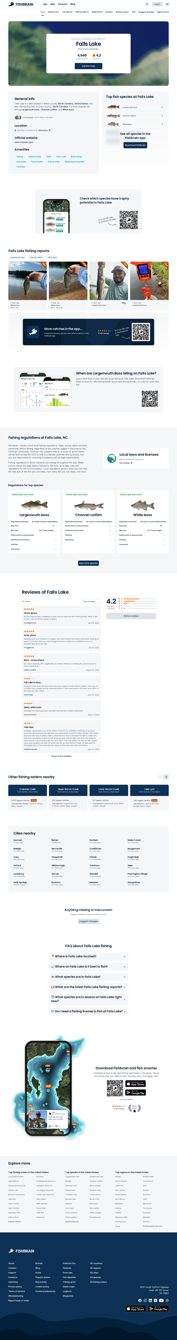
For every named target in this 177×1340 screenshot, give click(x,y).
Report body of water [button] (18, 1300)
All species (95, 1277)
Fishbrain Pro (69, 1263)
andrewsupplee (30, 749)
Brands (39, 1263)
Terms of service (16, 1291)
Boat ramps (21, 162)
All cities (94, 1272)
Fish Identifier (69, 1277)
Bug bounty (41, 1282)
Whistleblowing (15, 1296)
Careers (12, 1268)
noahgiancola (30, 623)
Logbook (67, 1291)
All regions (95, 1268)
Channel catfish (36, 257)
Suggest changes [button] (88, 921)
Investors (12, 1277)
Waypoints (68, 1296)
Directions (43, 130)
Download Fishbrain (135, 145)
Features (67, 1268)
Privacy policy (15, 1286)
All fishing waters (98, 1282)
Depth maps (69, 1286)
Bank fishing (76, 157)
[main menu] (167, 4)
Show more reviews (61, 756)
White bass (52, 257)
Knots (38, 1272)
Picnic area (61, 157)
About (11, 1263)
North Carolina (83, 49)
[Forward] (166, 777)
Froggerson (29, 647)
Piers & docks (54, 162)
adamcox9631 (30, 670)
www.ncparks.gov (24, 142)
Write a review (131, 616)
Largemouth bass (17, 257)
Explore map (88, 66)
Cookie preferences (45, 1291)
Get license (124, 463)
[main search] (147, 4)
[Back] (160, 777)
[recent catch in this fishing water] (27, 286)
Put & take (21, 167)
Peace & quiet (37, 162)
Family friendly (34, 157)
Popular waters (43, 1277)
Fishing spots (69, 1282)
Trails (48, 157)
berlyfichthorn (30, 715)
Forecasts (67, 1272)
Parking (20, 157)
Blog (38, 1268)
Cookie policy (42, 1286)
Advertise (13, 1282)
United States (94, 49)
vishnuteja (28, 695)
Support (12, 1272)
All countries (96, 1263)
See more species (88, 563)
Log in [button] (157, 4)
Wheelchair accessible (74, 162)
